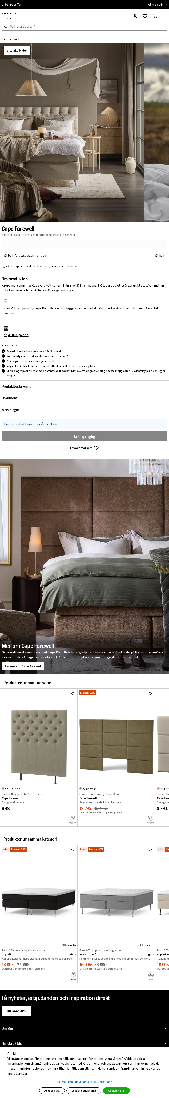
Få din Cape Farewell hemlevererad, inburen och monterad (42, 266)
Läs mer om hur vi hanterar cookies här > (85, 1081)
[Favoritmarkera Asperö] (72, 850)
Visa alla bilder (17, 50)
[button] (72, 132)
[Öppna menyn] (165, 16)
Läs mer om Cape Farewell (23, 666)
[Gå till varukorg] (155, 16)
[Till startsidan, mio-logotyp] (9, 16)
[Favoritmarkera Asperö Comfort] (150, 850)
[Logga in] (135, 16)
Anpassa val (52, 1090)
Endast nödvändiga (84, 1090)
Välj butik (160, 255)
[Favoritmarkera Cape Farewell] (72, 693)
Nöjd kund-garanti (16, 335)
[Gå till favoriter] (145, 16)
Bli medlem (16, 1010)
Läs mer (9, 313)
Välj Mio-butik (155, 4)
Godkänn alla (116, 1090)
